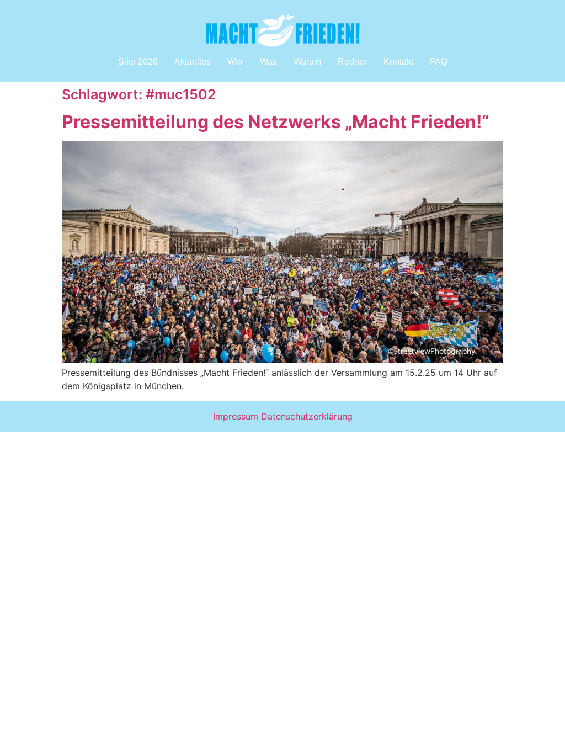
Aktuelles (192, 61)
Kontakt (398, 61)
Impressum (235, 416)
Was (268, 61)
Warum (307, 61)
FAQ (438, 61)
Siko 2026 (138, 61)
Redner (352, 61)
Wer (235, 61)
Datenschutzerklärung (307, 416)
